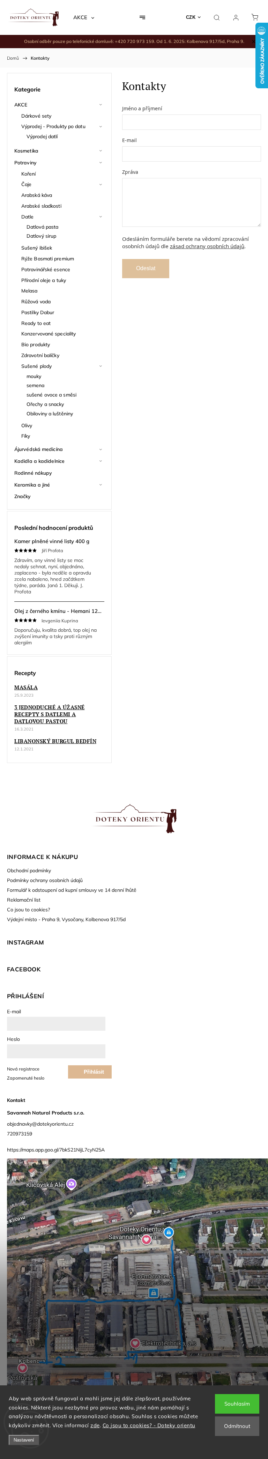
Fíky (25, 436)
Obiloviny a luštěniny (50, 413)
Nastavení (24, 1440)
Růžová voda (36, 301)
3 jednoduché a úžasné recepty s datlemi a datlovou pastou (49, 714)
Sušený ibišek (36, 248)
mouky (34, 376)
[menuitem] (83, 17)
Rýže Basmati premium (47, 258)
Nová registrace (23, 1069)
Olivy (26, 425)
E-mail (129, 140)
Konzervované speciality (48, 334)
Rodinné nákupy (33, 473)
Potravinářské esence (45, 269)
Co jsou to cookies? (28, 909)
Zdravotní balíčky (40, 355)
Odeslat (145, 268)
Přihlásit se (94, 1074)
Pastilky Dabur (37, 312)
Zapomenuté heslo (25, 1078)
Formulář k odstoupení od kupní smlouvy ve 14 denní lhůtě (71, 890)
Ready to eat (36, 323)
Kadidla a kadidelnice (39, 461)
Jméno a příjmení (142, 108)
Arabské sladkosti (41, 206)
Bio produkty (35, 344)
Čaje (26, 184)
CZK (191, 17)
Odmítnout (237, 1426)
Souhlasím (237, 1403)
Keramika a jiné (32, 485)
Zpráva (130, 172)
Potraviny (25, 163)
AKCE (20, 105)
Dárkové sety (36, 116)
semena (36, 385)
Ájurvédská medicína (38, 449)
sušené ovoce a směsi (51, 395)
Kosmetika (26, 151)
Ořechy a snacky (45, 404)
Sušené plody (36, 366)
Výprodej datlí (42, 136)
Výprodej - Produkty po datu (53, 126)
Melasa (29, 291)
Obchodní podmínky (29, 870)
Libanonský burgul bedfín (55, 741)
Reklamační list (23, 900)
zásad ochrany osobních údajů (207, 246)
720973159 (19, 1134)
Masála (26, 687)
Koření (28, 174)
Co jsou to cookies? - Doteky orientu (149, 1425)
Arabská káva (36, 195)
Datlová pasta (42, 227)
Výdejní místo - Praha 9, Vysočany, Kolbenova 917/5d (66, 919)
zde (95, 1425)
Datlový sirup (41, 236)
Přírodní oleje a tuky (43, 280)
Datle (27, 217)
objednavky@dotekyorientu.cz (40, 1124)
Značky (22, 496)
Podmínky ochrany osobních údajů (45, 880)
